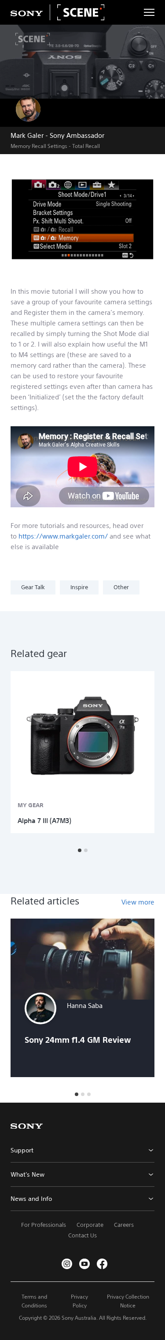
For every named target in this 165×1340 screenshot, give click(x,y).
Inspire (79, 587)
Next (149, 752)
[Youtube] (84, 1264)
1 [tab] (80, 850)
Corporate (90, 1225)
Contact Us (82, 1235)
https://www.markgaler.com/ (63, 536)
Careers (124, 1225)
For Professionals (43, 1225)
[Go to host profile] (28, 109)
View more (137, 902)
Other (121, 587)
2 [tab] (86, 850)
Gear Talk (33, 587)
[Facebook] (102, 1264)
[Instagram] (67, 1264)
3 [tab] (89, 1094)
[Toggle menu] (149, 12)
